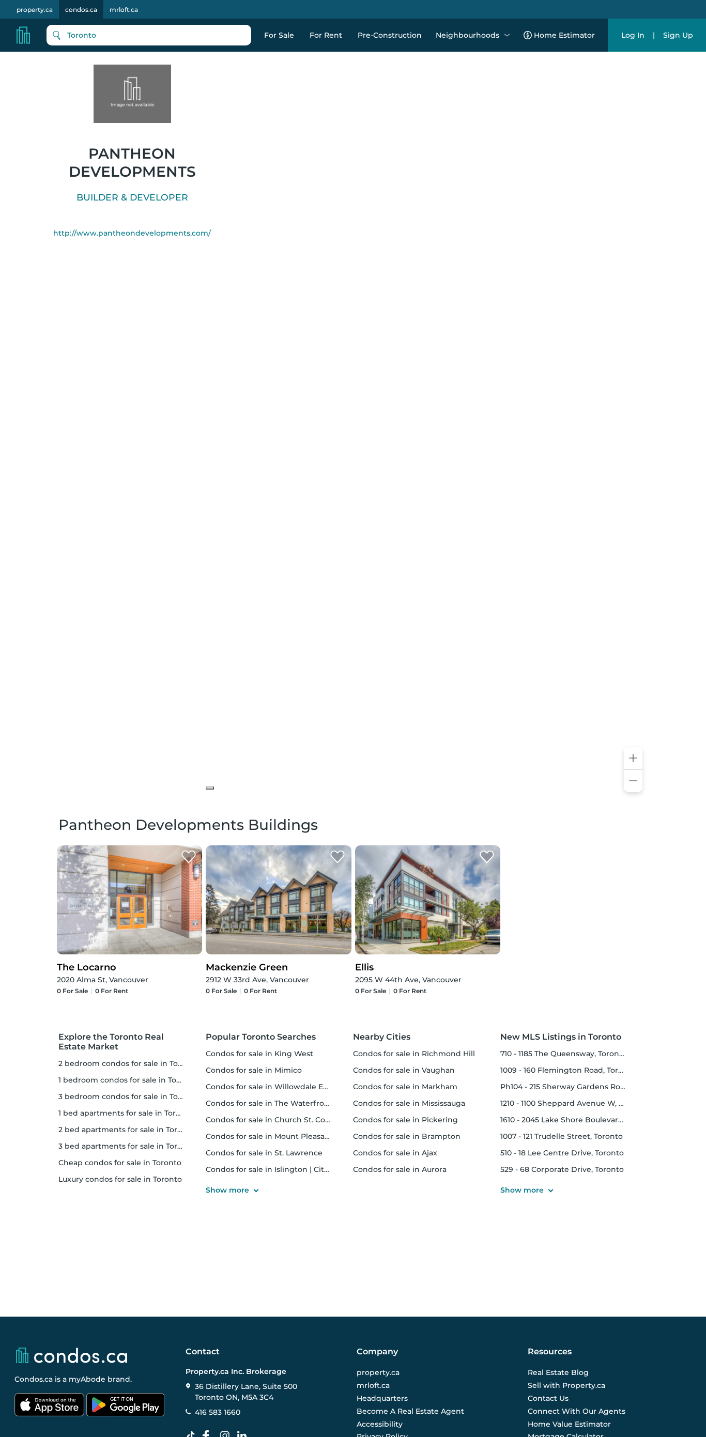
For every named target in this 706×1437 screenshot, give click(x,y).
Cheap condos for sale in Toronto (119, 1162)
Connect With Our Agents (576, 1411)
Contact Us (548, 1398)
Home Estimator (564, 35)
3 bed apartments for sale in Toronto (126, 1146)
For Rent (326, 35)
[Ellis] (487, 857)
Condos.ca (33, 1379)
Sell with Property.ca (566, 1385)
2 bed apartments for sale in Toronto (126, 1129)
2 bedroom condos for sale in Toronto (128, 1063)
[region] (427, 421)
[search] (149, 35)
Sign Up (678, 35)
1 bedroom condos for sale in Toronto (127, 1080)
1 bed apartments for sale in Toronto (125, 1113)
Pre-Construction (390, 35)
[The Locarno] (188, 857)
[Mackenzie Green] (337, 857)
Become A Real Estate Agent (410, 1411)
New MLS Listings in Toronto (560, 1037)
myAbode (87, 1379)
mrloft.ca (124, 9)
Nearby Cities (381, 1037)
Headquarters (382, 1398)
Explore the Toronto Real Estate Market (111, 1042)
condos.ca (81, 9)
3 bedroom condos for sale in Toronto (128, 1096)
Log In (632, 35)
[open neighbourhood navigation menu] (507, 35)
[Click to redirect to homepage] (23, 35)
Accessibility (380, 1423)
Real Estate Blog (558, 1372)
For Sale (279, 35)
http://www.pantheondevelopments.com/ (132, 233)
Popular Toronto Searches (261, 1037)
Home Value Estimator (569, 1423)
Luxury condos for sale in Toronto (120, 1179)
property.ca (35, 9)
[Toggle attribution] (210, 788)
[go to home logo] (70, 1355)
